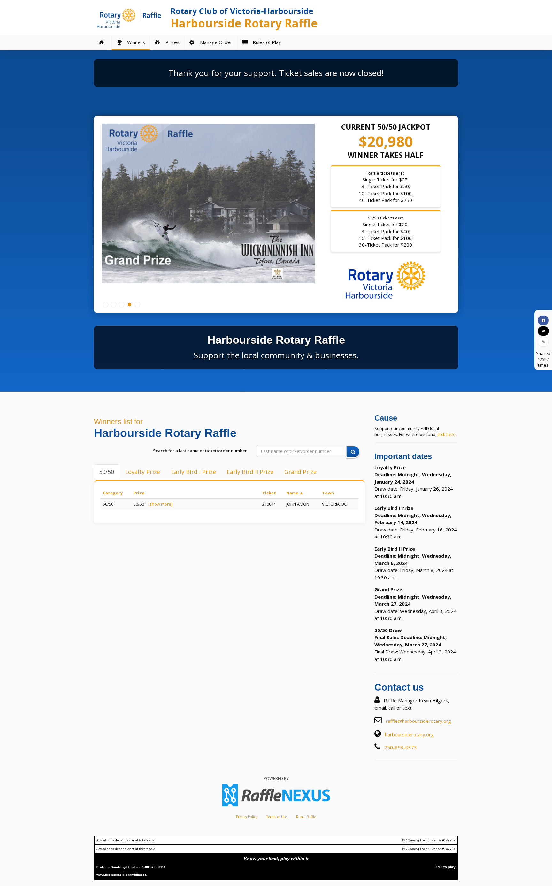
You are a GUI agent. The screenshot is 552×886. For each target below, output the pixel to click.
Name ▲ (294, 493)
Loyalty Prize (142, 472)
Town (328, 493)
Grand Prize (300, 472)
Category (113, 493)
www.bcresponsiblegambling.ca (121, 874)
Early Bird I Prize (193, 472)
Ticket (269, 493)
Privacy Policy (246, 816)
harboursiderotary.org (409, 734)
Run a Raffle (306, 816)
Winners (135, 42)
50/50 (106, 472)
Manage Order (214, 42)
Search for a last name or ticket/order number (200, 451)
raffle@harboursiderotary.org (418, 721)
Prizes (171, 42)
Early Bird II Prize (250, 472)
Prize (139, 493)
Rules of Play (265, 42)
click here (446, 434)
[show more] (160, 504)
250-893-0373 (400, 747)
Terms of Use (276, 816)
